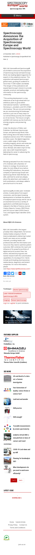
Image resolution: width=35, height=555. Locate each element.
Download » (17, 498)
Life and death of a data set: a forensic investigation (21, 379)
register (13, 303)
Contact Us (23, 525)
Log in (5, 303)
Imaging (6, 300)
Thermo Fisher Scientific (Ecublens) (15, 362)
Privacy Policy (12, 525)
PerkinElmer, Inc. (9, 344)
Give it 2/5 (5, 278)
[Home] (17, 6)
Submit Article (20, 522)
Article (18, 54)
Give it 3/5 (7, 278)
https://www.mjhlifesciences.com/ (17, 269)
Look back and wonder (20, 399)
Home (12, 522)
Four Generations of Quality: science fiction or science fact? (21, 390)
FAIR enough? (17, 417)
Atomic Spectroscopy (20, 290)
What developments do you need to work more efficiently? (21, 470)
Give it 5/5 (10, 278)
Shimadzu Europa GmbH (12, 353)
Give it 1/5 (4, 278)
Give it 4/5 (9, 278)
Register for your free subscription (13, 509)
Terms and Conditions (17, 528)
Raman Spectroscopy (18, 300)
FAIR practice (17, 408)
